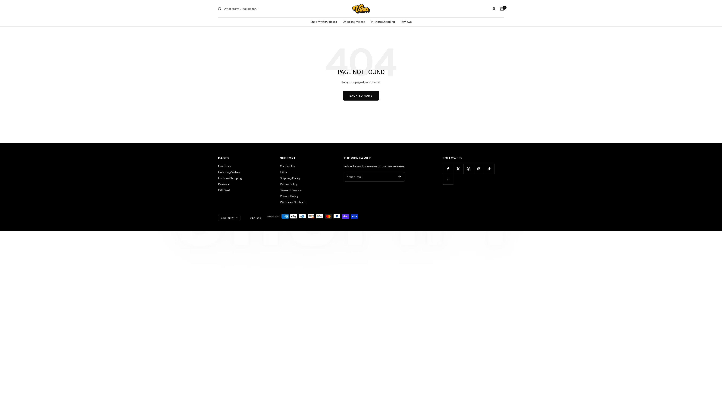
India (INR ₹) (227, 217)
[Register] (399, 176)
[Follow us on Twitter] (458, 169)
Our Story (224, 166)
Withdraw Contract (293, 202)
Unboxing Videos (354, 21)
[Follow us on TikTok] (489, 169)
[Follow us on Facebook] (448, 169)
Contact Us (287, 166)
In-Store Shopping (383, 21)
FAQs (283, 172)
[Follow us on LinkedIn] (448, 179)
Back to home (361, 95)
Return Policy (289, 184)
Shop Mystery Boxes (323, 21)
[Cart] (502, 9)
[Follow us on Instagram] (479, 169)
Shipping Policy (290, 178)
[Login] (494, 8)
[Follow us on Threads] (468, 169)
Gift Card (224, 190)
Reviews (406, 21)
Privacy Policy (289, 196)
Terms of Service (290, 190)
